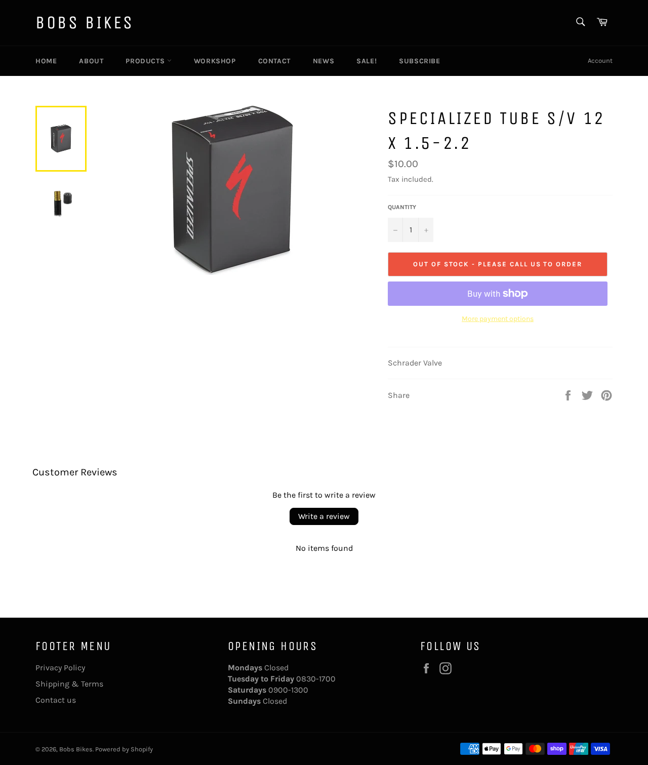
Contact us (55, 700)
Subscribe (419, 61)
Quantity (402, 207)
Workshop (215, 61)
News (323, 61)
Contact (274, 61)
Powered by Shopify (124, 749)
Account (600, 60)
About (91, 61)
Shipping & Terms (69, 684)
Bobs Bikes (84, 22)
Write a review (324, 516)
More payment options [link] (498, 318)
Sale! (366, 61)
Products (146, 61)
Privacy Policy (60, 667)
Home (46, 61)
